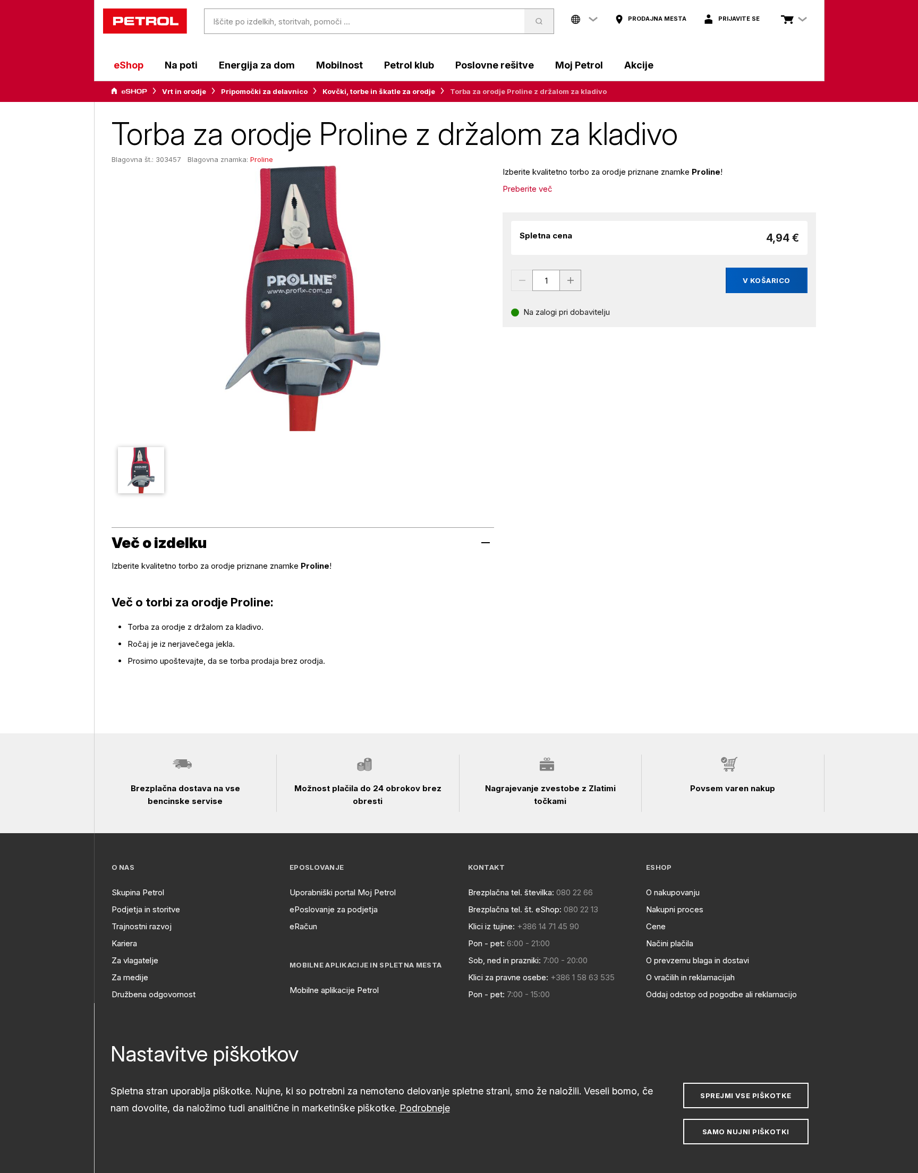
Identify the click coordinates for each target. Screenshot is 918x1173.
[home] (145, 21)
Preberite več (527, 189)
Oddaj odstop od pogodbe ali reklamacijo (721, 994)
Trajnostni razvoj (142, 926)
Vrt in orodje (184, 91)
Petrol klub (409, 65)
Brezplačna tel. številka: (511, 892)
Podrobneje (425, 1108)
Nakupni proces (674, 909)
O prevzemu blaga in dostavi (697, 960)
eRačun (303, 926)
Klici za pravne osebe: (508, 977)
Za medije (130, 977)
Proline (261, 159)
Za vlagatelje (135, 960)
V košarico (766, 280)
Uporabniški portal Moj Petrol (343, 892)
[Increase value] (570, 280)
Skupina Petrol (138, 892)
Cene (656, 926)
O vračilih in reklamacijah (690, 977)
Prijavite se (739, 18)
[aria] (129, 91)
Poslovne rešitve (494, 65)
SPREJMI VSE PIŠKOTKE (745, 1095)
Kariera (124, 943)
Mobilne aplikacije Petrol (334, 990)
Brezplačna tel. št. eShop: (515, 909)
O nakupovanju (673, 892)
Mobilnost (339, 65)
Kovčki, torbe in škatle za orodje (378, 91)
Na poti (181, 65)
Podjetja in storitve (146, 909)
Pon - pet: (486, 943)
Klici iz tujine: (491, 926)
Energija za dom (257, 65)
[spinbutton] (546, 280)
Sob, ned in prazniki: (504, 960)
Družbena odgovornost (154, 994)
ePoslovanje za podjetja (334, 909)
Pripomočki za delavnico (264, 91)
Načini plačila (669, 943)
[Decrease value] (521, 280)
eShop (128, 65)
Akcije (638, 65)
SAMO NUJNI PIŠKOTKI (745, 1131)
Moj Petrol (579, 65)
